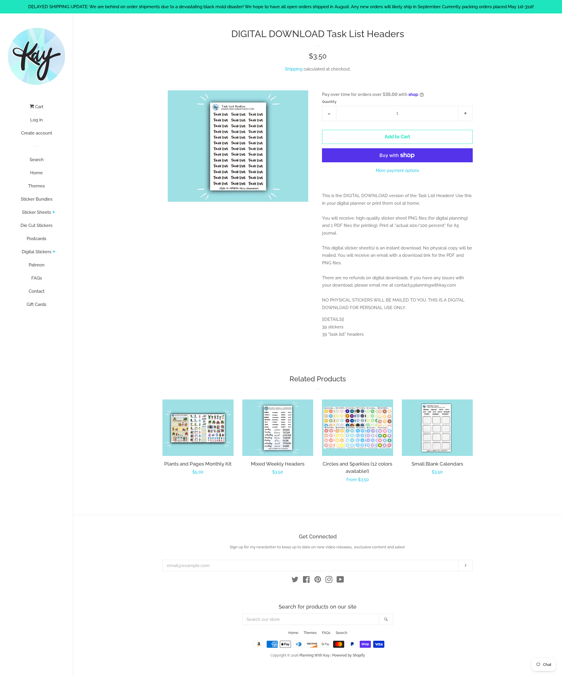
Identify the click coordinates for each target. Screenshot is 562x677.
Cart (38, 106)
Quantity (329, 102)
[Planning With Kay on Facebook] (306, 580)
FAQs (36, 278)
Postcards (36, 238)
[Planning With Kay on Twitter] (295, 580)
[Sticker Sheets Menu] (53, 212)
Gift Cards (36, 304)
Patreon (36, 265)
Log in (36, 120)
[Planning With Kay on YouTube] (340, 580)
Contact (36, 291)
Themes (36, 186)
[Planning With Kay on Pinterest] (317, 580)
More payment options (397, 170)
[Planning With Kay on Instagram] (329, 580)
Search (37, 159)
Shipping (293, 69)
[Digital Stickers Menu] (54, 252)
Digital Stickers (36, 251)
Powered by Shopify (348, 655)
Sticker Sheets (36, 212)
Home (36, 172)
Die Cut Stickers (36, 225)
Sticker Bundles (36, 199)
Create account (36, 133)
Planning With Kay (314, 655)
